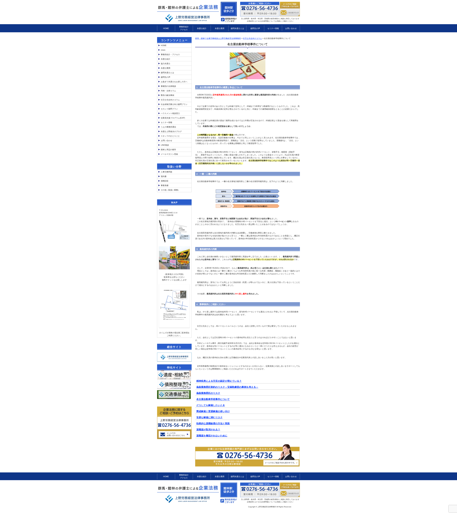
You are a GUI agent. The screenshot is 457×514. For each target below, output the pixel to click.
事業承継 (164, 185)
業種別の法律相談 (168, 86)
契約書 (163, 176)
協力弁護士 (165, 64)
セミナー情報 (273, 28)
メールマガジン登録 (169, 154)
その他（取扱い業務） (170, 190)
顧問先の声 (255, 28)
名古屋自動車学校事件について (213, 399)
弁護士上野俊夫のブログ (171, 131)
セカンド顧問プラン (169, 109)
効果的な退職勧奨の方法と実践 (213, 423)
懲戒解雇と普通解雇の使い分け (213, 411)
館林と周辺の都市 (168, 150)
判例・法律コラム (168, 91)
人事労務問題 (166, 172)
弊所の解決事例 (167, 95)
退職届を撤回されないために (211, 435)
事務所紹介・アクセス (170, 54)
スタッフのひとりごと (170, 136)
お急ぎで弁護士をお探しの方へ (174, 82)
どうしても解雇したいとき (210, 405)
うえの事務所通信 (168, 127)
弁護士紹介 (201, 28)
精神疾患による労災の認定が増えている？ (219, 381)
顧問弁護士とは (237, 28)
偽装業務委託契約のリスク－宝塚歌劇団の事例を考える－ (227, 387)
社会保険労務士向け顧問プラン (174, 104)
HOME (166, 28)
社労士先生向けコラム (170, 100)
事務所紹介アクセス (184, 28)
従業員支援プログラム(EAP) (173, 118)
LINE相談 (165, 145)
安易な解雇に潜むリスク (209, 417)
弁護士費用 (219, 28)
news (163, 50)
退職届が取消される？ (208, 429)
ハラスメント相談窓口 (170, 113)
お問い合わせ (291, 28)
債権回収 (164, 181)
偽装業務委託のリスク (208, 393)
